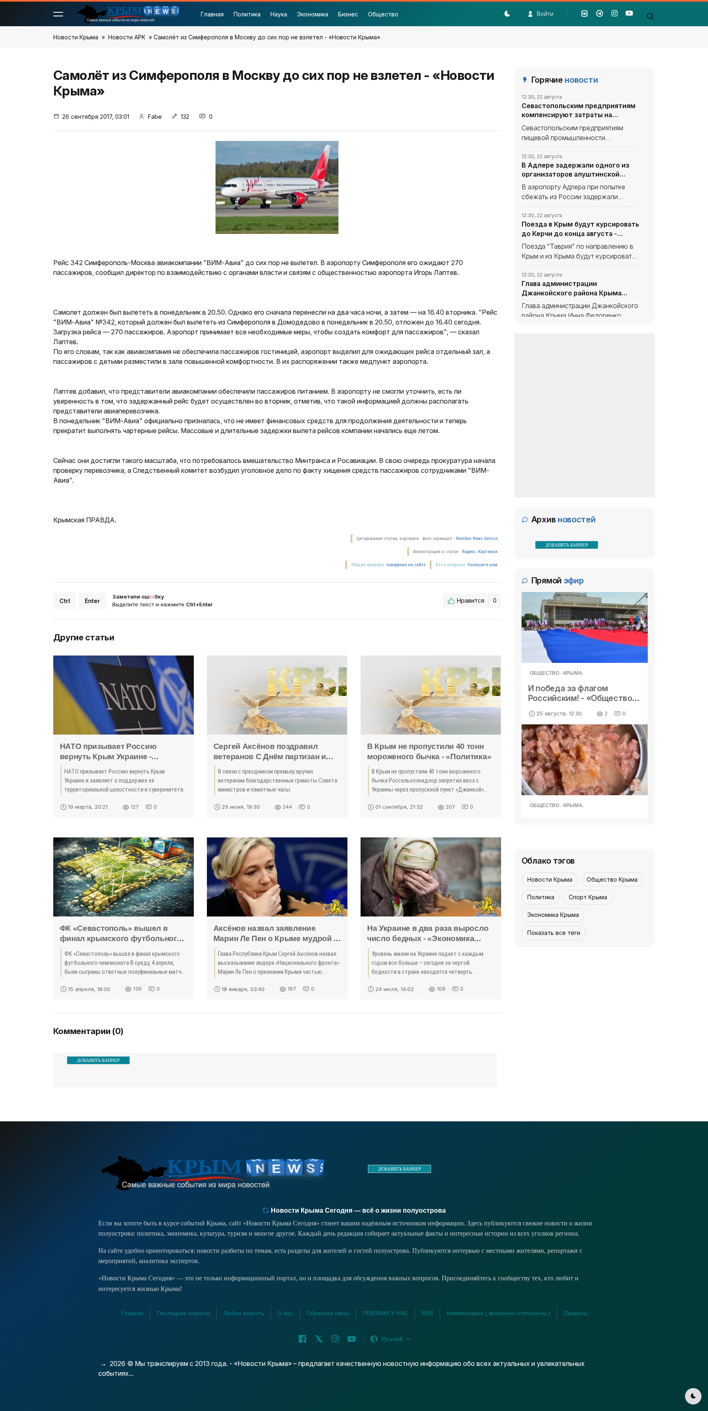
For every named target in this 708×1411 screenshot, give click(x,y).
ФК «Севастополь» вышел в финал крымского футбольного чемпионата (121, 938)
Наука (278, 14)
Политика (247, 14)
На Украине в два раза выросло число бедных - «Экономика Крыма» (427, 938)
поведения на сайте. (406, 564)
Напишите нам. (483, 564)
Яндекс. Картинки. (480, 551)
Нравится (477, 600)
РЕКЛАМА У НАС (385, 1313)
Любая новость (243, 1313)
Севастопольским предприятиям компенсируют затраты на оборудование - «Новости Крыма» (580, 111)
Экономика (312, 14)
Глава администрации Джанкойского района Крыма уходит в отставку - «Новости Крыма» (573, 288)
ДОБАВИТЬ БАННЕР (98, 1060)
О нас (285, 1313)
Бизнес (348, 14)
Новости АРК (126, 37)
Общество (383, 14)
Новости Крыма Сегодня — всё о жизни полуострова (357, 1210)
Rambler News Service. (477, 538)
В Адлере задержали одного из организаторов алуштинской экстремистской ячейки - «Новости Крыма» (575, 170)
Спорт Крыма (588, 897)
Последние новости (183, 1313)
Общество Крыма (612, 879)
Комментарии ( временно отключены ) (498, 1313)
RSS (427, 1313)
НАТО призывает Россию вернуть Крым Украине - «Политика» (108, 756)
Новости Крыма (75, 37)
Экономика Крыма (553, 914)
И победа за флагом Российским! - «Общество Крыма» (580, 698)
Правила (575, 1313)
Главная (212, 14)
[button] (58, 14)
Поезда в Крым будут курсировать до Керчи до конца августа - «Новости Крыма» (580, 229)
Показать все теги (553, 932)
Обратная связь (327, 1313)
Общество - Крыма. (556, 673)
